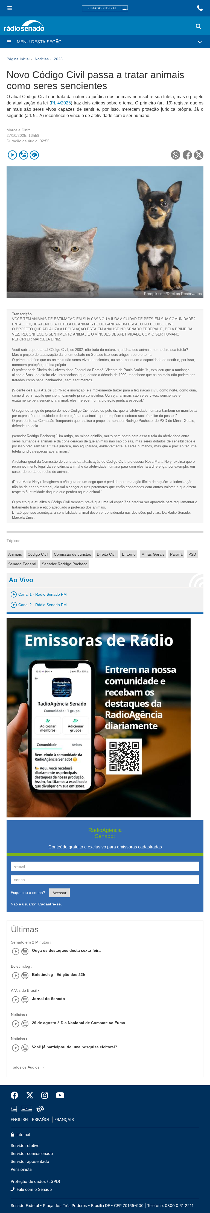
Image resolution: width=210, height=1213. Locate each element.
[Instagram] (44, 1095)
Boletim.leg (20, 966)
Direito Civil (106, 554)
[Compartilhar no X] (198, 155)
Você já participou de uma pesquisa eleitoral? (74, 1047)
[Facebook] (16, 1095)
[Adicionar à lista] (23, 155)
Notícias (18, 1014)
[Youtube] (58, 1095)
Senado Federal (22, 564)
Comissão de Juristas (72, 554)
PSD (192, 554)
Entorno (129, 554)
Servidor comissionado (32, 1153)
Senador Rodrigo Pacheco (65, 564)
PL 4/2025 (61, 103)
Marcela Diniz (18, 130)
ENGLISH (19, 1119)
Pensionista (21, 1169)
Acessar (59, 893)
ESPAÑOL (41, 1119)
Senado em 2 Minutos (30, 942)
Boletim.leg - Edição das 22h (58, 974)
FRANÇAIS (64, 1119)
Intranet (22, 1134)
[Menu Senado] (10, 8)
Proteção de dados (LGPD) (35, 1181)
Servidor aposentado (30, 1161)
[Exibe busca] (198, 26)
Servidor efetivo (25, 1145)
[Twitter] (29, 1095)
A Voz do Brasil (24, 990)
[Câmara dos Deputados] (15, 1109)
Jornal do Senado (48, 998)
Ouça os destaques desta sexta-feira (66, 950)
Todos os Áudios (25, 1067)
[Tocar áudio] (12, 155)
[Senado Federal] (105, 8)
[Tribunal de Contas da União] (39, 1109)
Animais (15, 554)
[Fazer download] (34, 155)
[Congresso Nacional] (26, 1109)
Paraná (176, 554)
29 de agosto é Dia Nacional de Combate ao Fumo (78, 1023)
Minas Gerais (152, 554)
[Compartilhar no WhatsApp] (175, 155)
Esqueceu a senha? (28, 892)
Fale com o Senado (34, 1189)
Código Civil (38, 554)
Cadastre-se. (50, 904)
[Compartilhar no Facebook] (187, 155)
